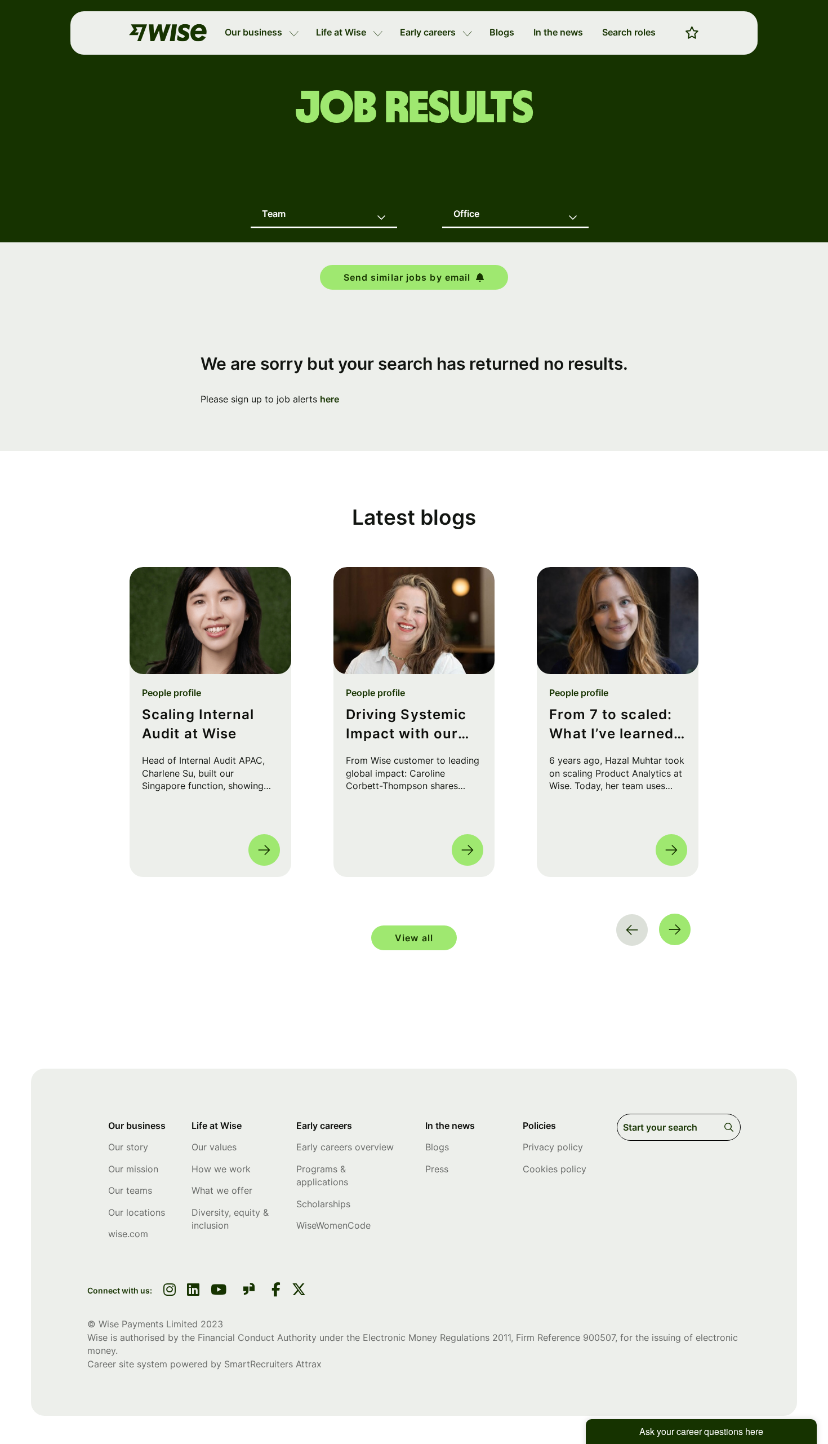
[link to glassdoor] (249, 1291)
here (329, 399)
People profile (171, 692)
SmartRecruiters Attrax (273, 1364)
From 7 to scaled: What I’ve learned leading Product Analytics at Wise (611, 724)
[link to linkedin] (193, 1291)
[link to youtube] (218, 1291)
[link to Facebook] (276, 1291)
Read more (264, 850)
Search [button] (731, 1127)
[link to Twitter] (299, 1291)
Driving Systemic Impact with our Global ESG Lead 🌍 (406, 724)
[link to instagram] (169, 1291)
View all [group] (414, 938)
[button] (294, 33)
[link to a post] (210, 620)
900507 (599, 1337)
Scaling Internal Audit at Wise (198, 724)
